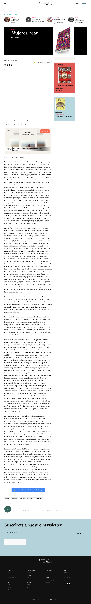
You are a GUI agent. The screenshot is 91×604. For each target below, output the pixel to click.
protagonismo (38, 498)
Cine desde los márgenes (65, 85)
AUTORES (64, 516)
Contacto (66, 580)
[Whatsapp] (11, 65)
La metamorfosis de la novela (64, 116)
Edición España (59, 88)
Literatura (56, 17)
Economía (10, 575)
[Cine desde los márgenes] (64, 76)
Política (9, 574)
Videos (47, 572)
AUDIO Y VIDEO (49, 570)
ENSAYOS (29, 582)
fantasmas (14, 498)
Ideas (76, 17)
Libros (13, 29)
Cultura (34, 17)
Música (9, 587)
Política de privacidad (54, 599)
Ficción (28, 579)
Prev (56, 77)
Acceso (65, 572)
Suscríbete (58, 90)
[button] (5, 3)
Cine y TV (13, 17)
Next (73, 77)
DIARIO (9, 570)
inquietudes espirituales (26, 498)
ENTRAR (77, 3)
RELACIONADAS (23, 516)
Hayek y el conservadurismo (80, 20)
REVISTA (47, 577)
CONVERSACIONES (31, 570)
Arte (9, 589)
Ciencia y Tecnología (12, 577)
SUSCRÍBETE (83, 3)
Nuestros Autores (67, 579)
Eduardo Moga (18, 508)
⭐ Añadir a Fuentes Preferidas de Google (28, 490)
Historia (28, 584)
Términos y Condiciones (45, 599)
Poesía (28, 577)
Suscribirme (66, 574)
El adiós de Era (36, 19)
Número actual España (50, 580)
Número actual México (50, 579)
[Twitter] (7, 65)
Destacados (48, 582)
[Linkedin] (9, 65)
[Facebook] (5, 65)
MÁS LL (66, 570)
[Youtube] (69, 584)
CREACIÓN (29, 575)
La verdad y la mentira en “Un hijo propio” (16, 21)
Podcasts (47, 574)
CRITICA (9, 582)
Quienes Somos (67, 577)
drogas (7, 498)
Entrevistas (29, 572)
